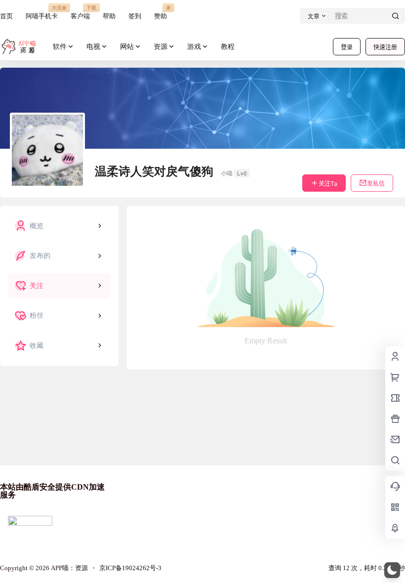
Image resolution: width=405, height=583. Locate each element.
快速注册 (385, 47)
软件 (60, 46)
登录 (347, 47)
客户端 (80, 12)
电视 (93, 46)
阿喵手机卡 (42, 12)
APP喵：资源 (68, 568)
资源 (160, 46)
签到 (134, 16)
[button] (392, 570)
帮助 (109, 16)
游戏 (194, 46)
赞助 (160, 12)
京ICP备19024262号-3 (130, 568)
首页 (6, 16)
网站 (127, 46)
